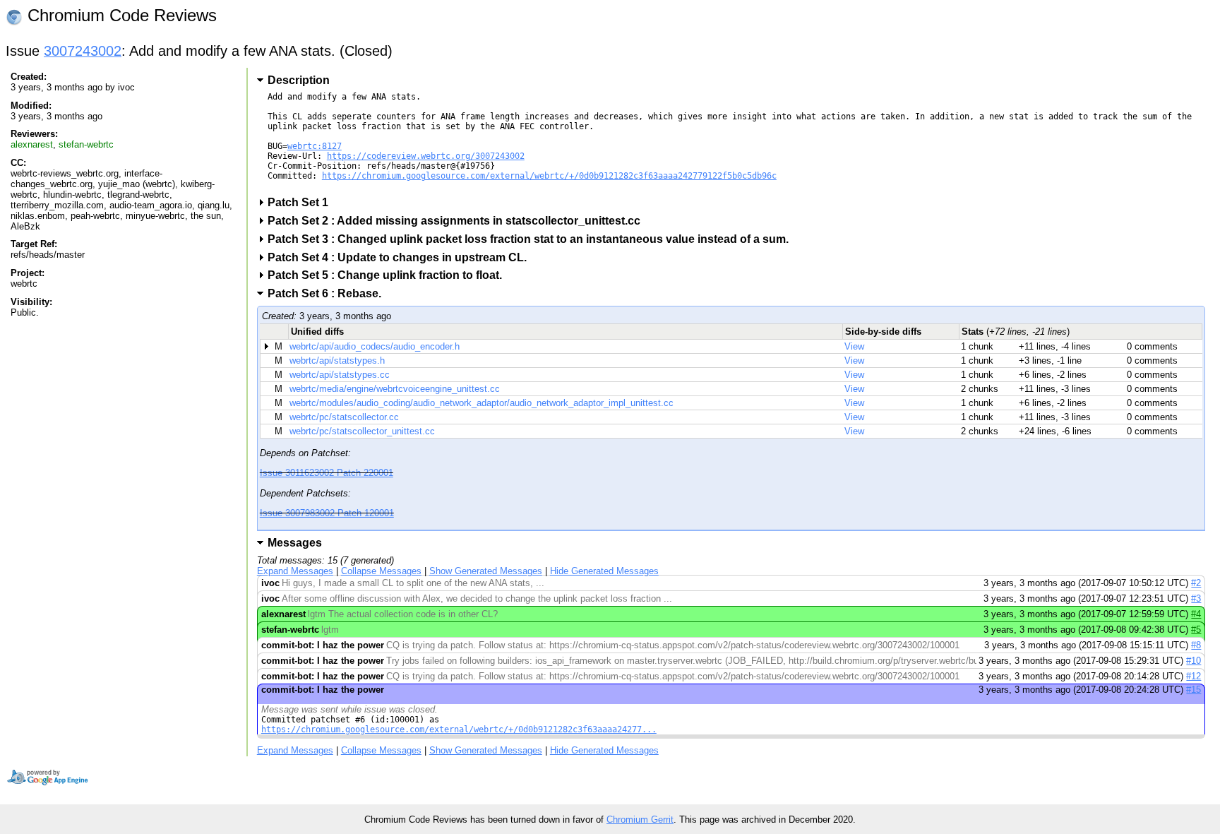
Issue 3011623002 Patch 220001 (326, 472)
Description (299, 80)
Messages (295, 543)
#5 (1196, 629)
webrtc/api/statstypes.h (337, 360)
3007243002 (82, 51)
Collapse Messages (381, 571)
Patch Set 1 (302, 202)
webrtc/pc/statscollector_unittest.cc (362, 431)
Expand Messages (295, 571)
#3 (1196, 598)
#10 (1193, 660)
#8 (1196, 645)
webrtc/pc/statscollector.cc (344, 417)
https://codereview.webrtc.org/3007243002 (426, 156)
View (854, 346)
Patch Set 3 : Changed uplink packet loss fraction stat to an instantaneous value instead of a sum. (533, 239)
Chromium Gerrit (640, 819)
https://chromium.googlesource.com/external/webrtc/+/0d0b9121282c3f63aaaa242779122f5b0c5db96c (549, 176)
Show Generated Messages (485, 571)
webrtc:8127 (314, 146)
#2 (1196, 583)
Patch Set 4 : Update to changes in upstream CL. (402, 257)
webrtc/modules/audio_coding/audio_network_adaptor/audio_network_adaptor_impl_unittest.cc (481, 403)
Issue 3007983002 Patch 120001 (327, 513)
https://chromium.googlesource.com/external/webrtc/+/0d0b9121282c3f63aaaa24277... (459, 729)
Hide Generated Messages (604, 571)
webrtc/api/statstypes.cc (339, 374)
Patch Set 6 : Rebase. (329, 293)
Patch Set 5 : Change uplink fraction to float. (389, 275)
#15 (1193, 689)
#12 (1193, 676)
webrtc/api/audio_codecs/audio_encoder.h (374, 346)
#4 (1196, 614)
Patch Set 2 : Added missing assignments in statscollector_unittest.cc (459, 221)
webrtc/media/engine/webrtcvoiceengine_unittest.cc (394, 388)
